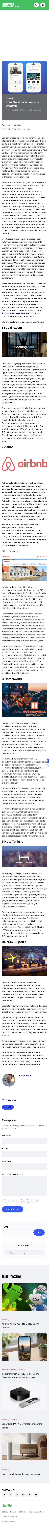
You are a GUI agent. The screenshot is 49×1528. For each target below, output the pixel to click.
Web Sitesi (6, 1161)
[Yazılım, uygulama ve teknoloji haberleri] (11, 5)
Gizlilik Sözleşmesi (10, 1516)
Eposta (5, 1148)
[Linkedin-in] (29, 1494)
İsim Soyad (7, 1135)
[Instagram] (10, 1494)
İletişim (5, 1511)
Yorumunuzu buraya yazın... (13, 1174)
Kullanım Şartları (36, 1511)
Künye (13, 1511)
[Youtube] (35, 1494)
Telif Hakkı (22, 1511)
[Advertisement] (24, 35)
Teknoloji (16, 125)
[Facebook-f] (16, 1494)
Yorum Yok (9, 114)
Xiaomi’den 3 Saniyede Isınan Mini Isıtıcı (21, 1473)
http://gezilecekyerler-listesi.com (19, 313)
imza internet (9, 1521)
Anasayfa (6, 125)
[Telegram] (23, 1494)
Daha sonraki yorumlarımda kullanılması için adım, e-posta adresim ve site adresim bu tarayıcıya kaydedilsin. (23, 1201)
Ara (6, 1226)
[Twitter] (4, 1494)
